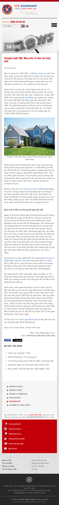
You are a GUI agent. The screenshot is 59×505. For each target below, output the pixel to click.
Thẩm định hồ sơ (15, 434)
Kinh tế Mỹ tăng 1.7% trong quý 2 (22, 357)
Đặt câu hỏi (13, 448)
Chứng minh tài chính (17, 439)
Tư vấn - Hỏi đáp (38, 466)
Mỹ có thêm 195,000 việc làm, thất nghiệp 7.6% (28, 369)
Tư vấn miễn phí (14, 424)
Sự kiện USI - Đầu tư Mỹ (19, 405)
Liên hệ (34, 469)
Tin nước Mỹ (14, 401)
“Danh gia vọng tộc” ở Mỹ (19, 353)
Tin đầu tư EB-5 (16, 387)
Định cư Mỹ (6, 460)
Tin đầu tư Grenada (18, 394)
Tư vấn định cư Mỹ (9, 469)
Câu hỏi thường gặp (16, 444)
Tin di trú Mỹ (15, 398)
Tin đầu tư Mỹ (15, 390)
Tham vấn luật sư (15, 429)
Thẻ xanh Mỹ (7, 463)
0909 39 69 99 (17, 21)
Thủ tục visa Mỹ (8, 466)
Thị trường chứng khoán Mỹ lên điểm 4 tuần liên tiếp (31, 361)
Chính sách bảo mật (39, 460)
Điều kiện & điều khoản (40, 463)
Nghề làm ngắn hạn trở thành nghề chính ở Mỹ (28, 365)
